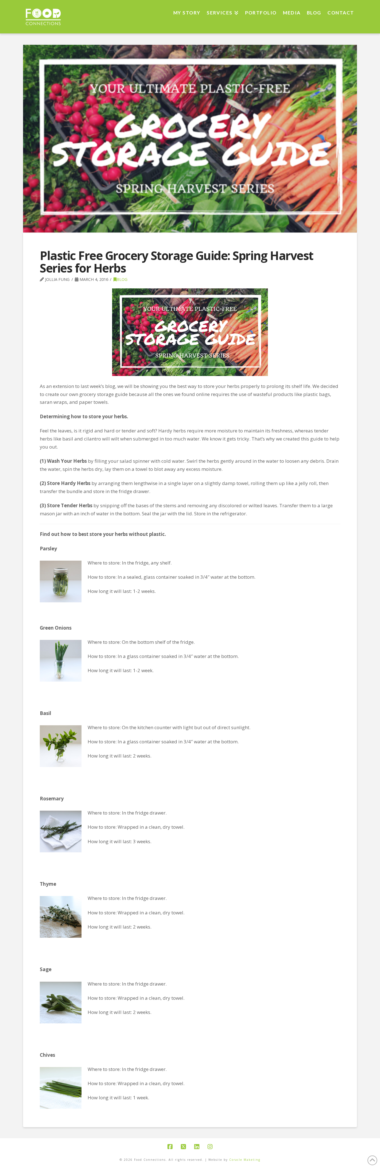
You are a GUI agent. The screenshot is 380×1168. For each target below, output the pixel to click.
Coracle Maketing (244, 1160)
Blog (122, 279)
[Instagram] (210, 1147)
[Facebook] (169, 1147)
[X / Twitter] (183, 1147)
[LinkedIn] (196, 1147)
